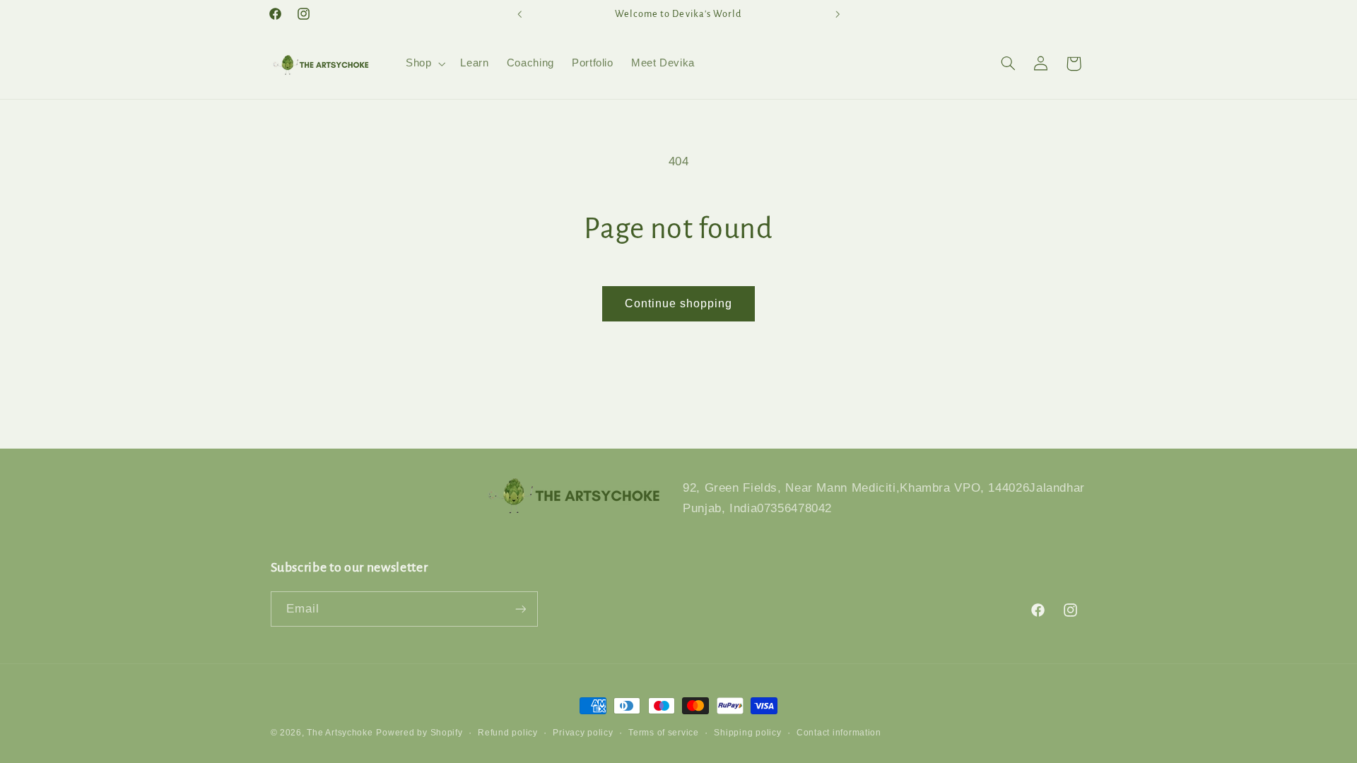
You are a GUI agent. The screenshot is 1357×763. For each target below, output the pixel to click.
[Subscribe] (520, 608)
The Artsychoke (339, 732)
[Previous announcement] (519, 14)
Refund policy (508, 732)
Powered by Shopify (419, 732)
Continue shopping (679, 303)
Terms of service (663, 732)
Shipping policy (747, 732)
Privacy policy (583, 732)
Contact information (839, 732)
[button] (423, 63)
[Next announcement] (837, 14)
